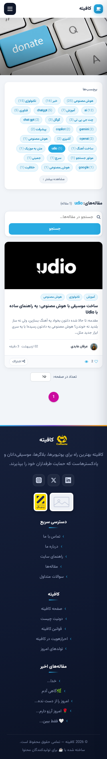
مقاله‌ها (51, 566)
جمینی (34, 158)
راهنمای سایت (51, 556)
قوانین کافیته (51, 629)
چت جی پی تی (81, 119)
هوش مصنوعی (80, 101)
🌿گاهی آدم (52, 691)
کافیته (85, 8)
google (86, 167)
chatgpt (44, 110)
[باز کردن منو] (10, 9)
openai (86, 138)
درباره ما (51, 546)
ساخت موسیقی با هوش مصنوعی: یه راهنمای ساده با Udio (53, 309)
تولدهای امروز (52, 649)
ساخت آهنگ (82, 148)
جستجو (54, 229)
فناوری (21, 110)
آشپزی (63, 138)
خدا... (51, 681)
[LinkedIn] (68, 480)
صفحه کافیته (51, 609)
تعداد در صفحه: (65, 377)
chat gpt (31, 119)
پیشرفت (39, 129)
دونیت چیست (52, 619)
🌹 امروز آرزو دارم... (52, 711)
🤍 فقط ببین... (51, 721)
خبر (52, 101)
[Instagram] (39, 480)
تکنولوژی (27, 101)
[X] (54, 480)
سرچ (56, 158)
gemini (86, 129)
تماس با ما (51, 536)
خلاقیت (27, 167)
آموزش (68, 110)
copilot (63, 129)
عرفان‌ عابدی (79, 346)
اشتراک (17, 361)
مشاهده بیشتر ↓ (53, 179)
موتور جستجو (82, 158)
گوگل (54, 119)
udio (57, 148)
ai (88, 110)
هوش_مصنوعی (57, 167)
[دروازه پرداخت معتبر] (40, 502)
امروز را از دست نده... (51, 701)
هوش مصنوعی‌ (35, 138)
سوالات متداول (52, 576)
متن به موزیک (30, 148)
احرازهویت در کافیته (52, 639)
